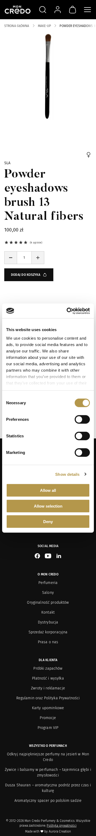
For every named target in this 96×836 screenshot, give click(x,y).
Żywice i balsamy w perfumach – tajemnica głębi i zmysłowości (48, 772)
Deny (48, 521)
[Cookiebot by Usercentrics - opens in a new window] (68, 310)
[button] (10, 257)
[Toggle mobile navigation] (87, 9)
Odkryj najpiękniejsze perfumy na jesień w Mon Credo (48, 757)
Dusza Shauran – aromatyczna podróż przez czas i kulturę (48, 788)
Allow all (48, 490)
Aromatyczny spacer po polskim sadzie (48, 800)
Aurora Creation (60, 831)
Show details (67, 474)
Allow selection (48, 506)
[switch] (82, 419)
